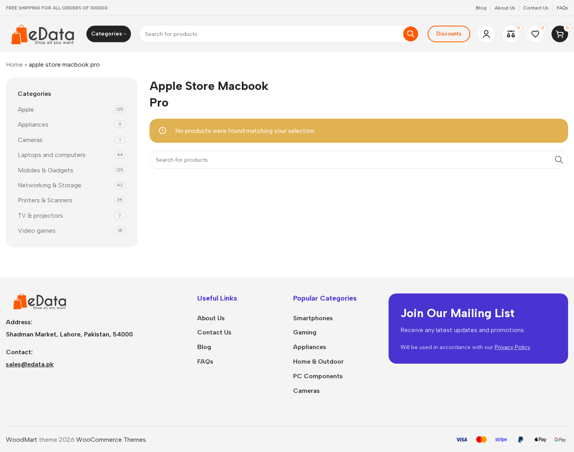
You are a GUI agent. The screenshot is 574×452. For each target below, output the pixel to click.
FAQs (205, 361)
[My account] (486, 34)
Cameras (30, 140)
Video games (37, 230)
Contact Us (214, 332)
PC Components (318, 376)
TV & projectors (40, 215)
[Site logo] (42, 33)
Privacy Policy (512, 347)
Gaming (304, 332)
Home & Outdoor (318, 361)
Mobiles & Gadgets (45, 170)
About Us (211, 318)
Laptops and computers (52, 155)
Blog (204, 347)
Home (14, 64)
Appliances (33, 124)
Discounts (449, 34)
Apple (26, 109)
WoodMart (21, 439)
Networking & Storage (49, 185)
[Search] (410, 33)
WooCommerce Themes (111, 439)
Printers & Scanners (45, 200)
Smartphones (313, 318)
